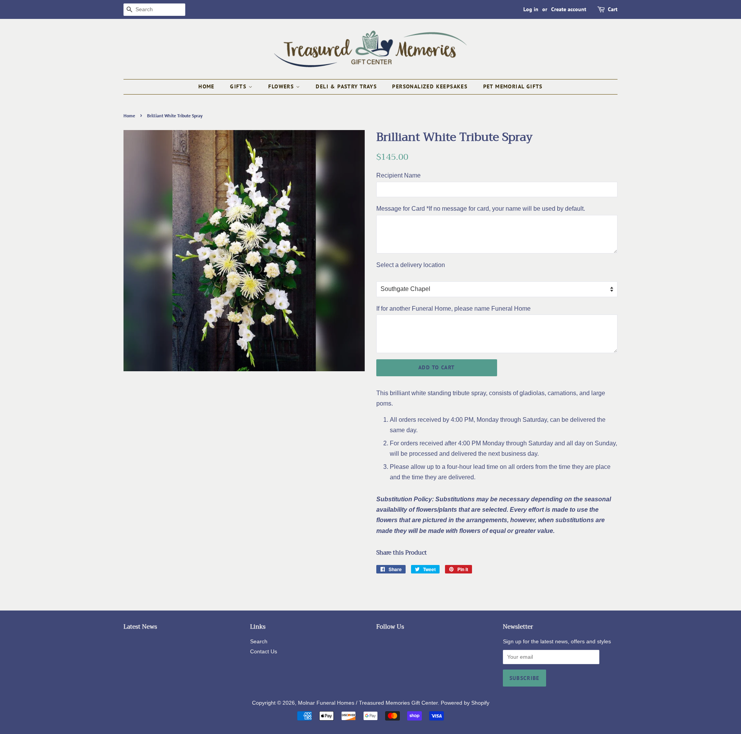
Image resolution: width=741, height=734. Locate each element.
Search (258, 641)
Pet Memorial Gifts (513, 86)
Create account (568, 9)
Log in (530, 9)
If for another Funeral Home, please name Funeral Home (453, 308)
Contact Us (263, 652)
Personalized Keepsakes (429, 86)
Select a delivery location (410, 265)
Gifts (239, 86)
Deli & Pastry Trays (346, 86)
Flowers (282, 86)
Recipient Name (398, 175)
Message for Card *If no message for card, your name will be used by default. (480, 208)
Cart (613, 9)
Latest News (140, 627)
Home (206, 86)
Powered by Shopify (465, 703)
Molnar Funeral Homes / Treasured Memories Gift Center (368, 703)
